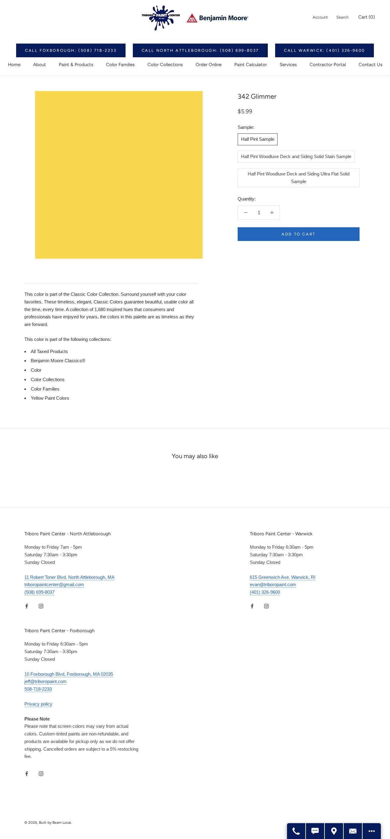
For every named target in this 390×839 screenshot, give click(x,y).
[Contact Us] (353, 831)
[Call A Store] (296, 831)
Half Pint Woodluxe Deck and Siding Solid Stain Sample (296, 156)
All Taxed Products (49, 351)
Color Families (120, 64)
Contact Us (370, 64)
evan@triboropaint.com (273, 584)
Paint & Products (76, 64)
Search (342, 17)
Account (320, 17)
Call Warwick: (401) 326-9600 (324, 50)
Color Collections (165, 64)
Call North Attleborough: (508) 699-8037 (200, 50)
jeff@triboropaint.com (45, 681)
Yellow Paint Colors (50, 398)
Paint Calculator (250, 64)
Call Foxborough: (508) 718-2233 (71, 50)
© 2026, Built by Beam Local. (48, 822)
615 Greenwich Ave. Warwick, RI (282, 577)
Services (288, 64)
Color (36, 370)
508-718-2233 (38, 689)
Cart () (366, 17)
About (39, 64)
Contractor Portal (328, 64)
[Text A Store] (315, 831)
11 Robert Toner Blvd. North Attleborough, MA (69, 577)
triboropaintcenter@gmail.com (54, 584)
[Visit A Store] (334, 831)
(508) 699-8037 (39, 592)
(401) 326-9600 (265, 592)
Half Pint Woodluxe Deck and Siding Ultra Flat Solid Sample (298, 177)
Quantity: (247, 198)
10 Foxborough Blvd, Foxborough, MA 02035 (68, 674)
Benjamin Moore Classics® (58, 360)
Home (14, 64)
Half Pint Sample (257, 139)
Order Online (209, 64)
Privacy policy (38, 703)
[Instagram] (41, 606)
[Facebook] (26, 606)
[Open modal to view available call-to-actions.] (372, 831)
